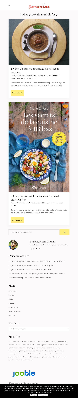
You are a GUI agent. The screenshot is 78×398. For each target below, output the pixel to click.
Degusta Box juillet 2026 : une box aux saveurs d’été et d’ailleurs (37, 261)
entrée (49, 348)
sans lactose (52, 357)
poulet (26, 354)
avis (65, 341)
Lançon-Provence (37, 351)
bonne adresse (23, 345)
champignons (41, 345)
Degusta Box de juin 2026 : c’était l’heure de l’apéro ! (31, 266)
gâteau (21, 351)
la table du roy (50, 351)
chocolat (50, 345)
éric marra (29, 360)
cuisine (19, 348)
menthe (11, 354)
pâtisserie (41, 354)
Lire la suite (17, 93)
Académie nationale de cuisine (20, 341)
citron (57, 345)
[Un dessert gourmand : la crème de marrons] (39, 42)
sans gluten (42, 357)
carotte (33, 345)
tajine (65, 357)
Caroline (54, 76)
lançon (27, 351)
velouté (21, 360)
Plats (11, 299)
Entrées (12, 295)
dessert (43, 348)
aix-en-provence (39, 341)
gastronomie (13, 351)
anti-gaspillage (51, 341)
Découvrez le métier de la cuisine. (23, 383)
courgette (64, 345)
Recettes (36, 76)
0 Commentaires (48, 203)
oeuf (17, 354)
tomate (15, 360)
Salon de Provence (30, 357)
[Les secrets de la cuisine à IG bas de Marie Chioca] (39, 147)
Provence (33, 354)
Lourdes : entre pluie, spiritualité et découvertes (30, 278)
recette (49, 354)
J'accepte (33, 395)
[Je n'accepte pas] (75, 391)
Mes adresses (15, 311)
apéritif (61, 341)
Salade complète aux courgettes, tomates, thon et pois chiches (36, 274)
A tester (28, 203)
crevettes (12, 348)
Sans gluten (44, 76)
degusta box (35, 348)
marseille (60, 351)
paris (21, 354)
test (10, 360)
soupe (59, 357)
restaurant (12, 357)
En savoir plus (43, 395)
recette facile (58, 354)
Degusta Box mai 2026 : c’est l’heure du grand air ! (30, 270)
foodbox (56, 348)
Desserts (29, 76)
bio (16, 345)
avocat (11, 345)
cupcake (26, 348)
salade (19, 357)
